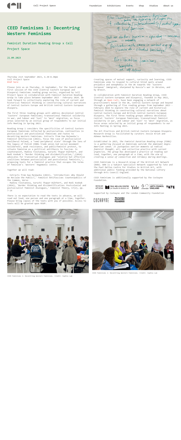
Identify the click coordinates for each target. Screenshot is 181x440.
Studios (153, 6)
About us (168, 6)
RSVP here (12, 82)
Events (129, 6)
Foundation (95, 6)
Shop (141, 6)
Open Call (112, 100)
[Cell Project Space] (18, 6)
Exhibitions (114, 6)
